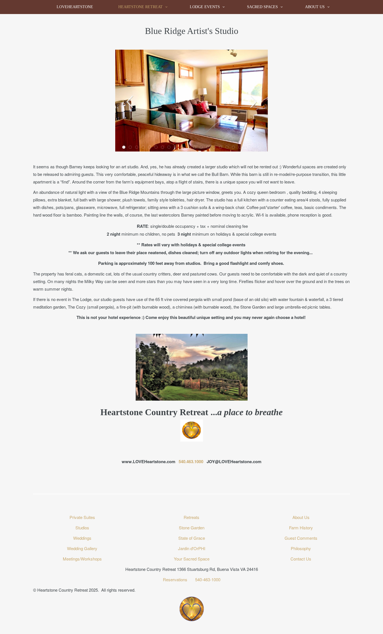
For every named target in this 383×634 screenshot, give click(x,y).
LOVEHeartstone (75, 7)
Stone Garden (191, 527)
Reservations (175, 579)
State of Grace (191, 538)
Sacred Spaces (262, 7)
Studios (82, 527)
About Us (315, 7)
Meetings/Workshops (82, 559)
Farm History (301, 527)
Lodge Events (205, 7)
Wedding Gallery (82, 548)
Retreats (191, 517)
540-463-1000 (207, 579)
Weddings (82, 538)
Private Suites (82, 517)
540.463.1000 (191, 461)
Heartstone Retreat (140, 7)
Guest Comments (301, 538)
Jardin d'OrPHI (191, 548)
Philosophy (301, 548)
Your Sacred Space (191, 559)
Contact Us (300, 559)
